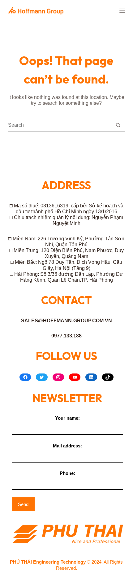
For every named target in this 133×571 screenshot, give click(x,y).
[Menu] (122, 11)
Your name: (67, 418)
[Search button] (118, 125)
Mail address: (67, 445)
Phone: (67, 473)
